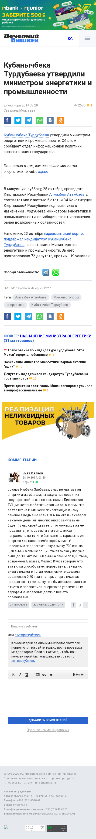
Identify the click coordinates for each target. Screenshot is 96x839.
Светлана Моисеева (19, 110)
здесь (43, 171)
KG (70, 39)
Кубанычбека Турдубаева (26, 135)
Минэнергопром (66, 297)
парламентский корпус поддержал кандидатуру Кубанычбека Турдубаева (44, 239)
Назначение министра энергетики (55, 336)
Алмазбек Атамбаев (67, 194)
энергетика (15, 305)
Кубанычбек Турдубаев (49, 305)
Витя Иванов (33, 473)
